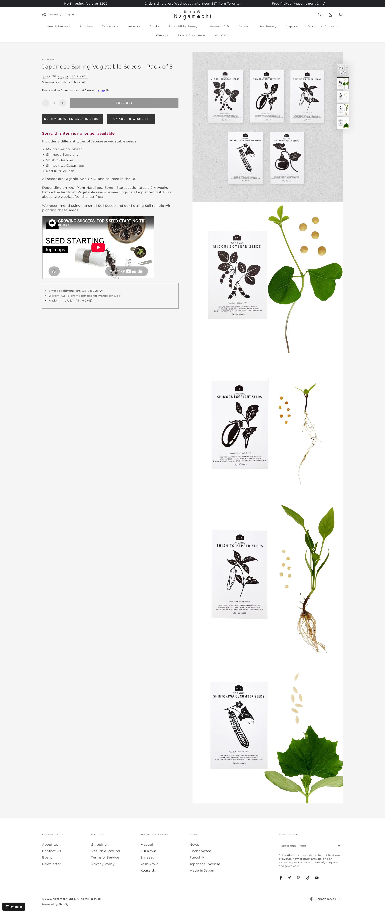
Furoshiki (197, 857)
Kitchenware (200, 851)
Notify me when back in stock (72, 118)
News (194, 844)
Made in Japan (201, 870)
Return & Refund (105, 851)
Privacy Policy (102, 864)
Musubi (146, 844)
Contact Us (51, 851)
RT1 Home (48, 59)
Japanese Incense (204, 864)
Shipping (48, 81)
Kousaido (148, 870)
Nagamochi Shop (64, 898)
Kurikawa (148, 851)
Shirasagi (148, 857)
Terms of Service (105, 857)
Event (47, 857)
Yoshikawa (149, 864)
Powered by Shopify (55, 904)
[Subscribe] (340, 845)
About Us (50, 844)
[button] (320, 14)
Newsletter (51, 864)
